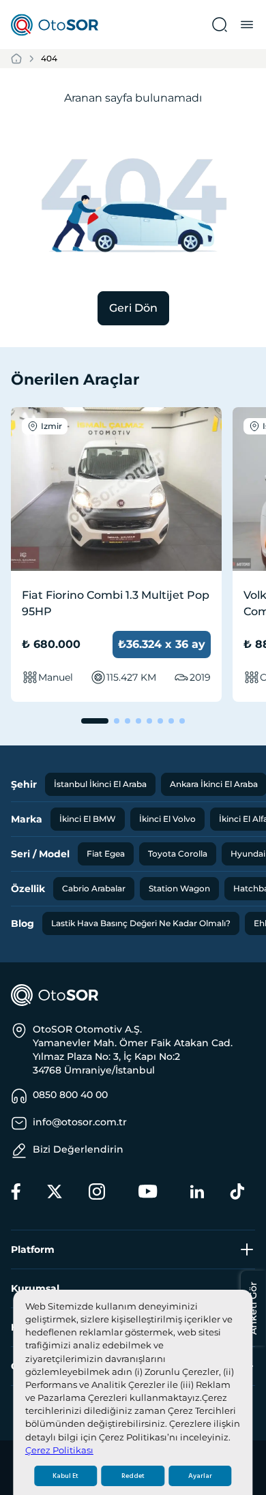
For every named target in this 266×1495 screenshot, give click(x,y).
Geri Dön (133, 307)
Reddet (133, 1475)
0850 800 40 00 (70, 1095)
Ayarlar (200, 1475)
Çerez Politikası (59, 1450)
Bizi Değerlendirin (78, 1149)
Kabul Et (65, 1475)
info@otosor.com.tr (80, 1122)
